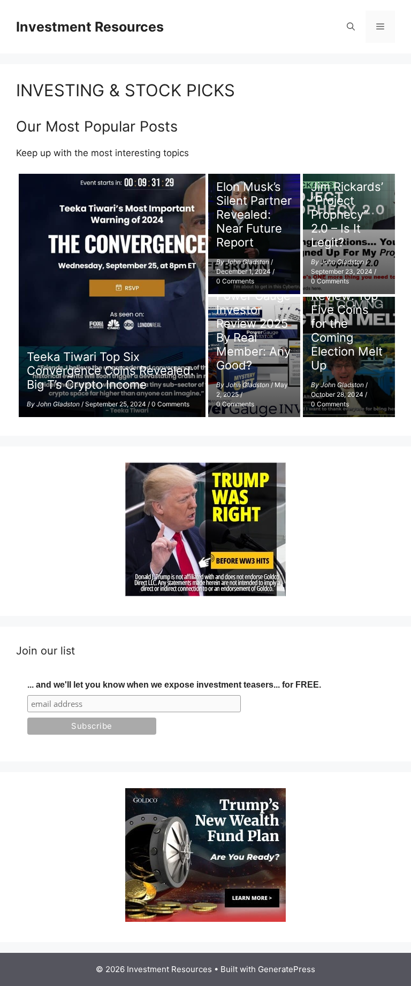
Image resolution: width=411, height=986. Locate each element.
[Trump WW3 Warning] (205, 593)
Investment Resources (90, 27)
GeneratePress (286, 969)
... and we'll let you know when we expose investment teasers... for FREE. (174, 684)
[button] (351, 27)
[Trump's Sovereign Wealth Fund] (205, 918)
